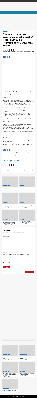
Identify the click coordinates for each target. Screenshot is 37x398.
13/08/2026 (9, 224)
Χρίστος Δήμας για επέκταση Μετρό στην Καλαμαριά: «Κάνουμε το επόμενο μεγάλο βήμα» (10, 189)
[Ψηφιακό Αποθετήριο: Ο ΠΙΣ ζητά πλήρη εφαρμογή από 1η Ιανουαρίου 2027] (27, 215)
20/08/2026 (9, 207)
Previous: (10, 168)
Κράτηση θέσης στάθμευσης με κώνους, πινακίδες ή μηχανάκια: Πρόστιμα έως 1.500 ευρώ (26, 205)
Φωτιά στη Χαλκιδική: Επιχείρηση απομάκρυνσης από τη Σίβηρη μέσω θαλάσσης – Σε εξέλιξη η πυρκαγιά (9, 222)
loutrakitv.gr (5, 207)
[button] (3, 12)
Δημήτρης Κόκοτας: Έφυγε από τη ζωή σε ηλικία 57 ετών (9, 391)
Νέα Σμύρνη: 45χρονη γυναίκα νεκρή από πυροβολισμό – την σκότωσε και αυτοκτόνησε (27, 189)
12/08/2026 (25, 223)
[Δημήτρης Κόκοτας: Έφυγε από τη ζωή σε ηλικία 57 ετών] (10, 384)
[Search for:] (14, 272)
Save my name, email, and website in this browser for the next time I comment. (16, 254)
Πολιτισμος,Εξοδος (5, 371)
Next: (26, 169)
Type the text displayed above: (8, 262)
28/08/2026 (9, 359)
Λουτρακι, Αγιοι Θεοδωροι (23, 354)
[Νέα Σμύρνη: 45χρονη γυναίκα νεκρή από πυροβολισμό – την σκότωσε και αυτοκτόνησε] (27, 181)
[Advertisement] (18, 23)
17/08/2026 (25, 207)
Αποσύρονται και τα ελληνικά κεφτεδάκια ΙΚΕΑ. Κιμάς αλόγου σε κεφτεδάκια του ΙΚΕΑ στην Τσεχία (18, 152)
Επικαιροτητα (5, 31)
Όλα (8, 185)
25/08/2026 (9, 392)
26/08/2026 (25, 359)
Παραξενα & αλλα (22, 371)
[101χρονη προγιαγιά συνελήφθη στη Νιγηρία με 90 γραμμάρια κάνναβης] (27, 367)
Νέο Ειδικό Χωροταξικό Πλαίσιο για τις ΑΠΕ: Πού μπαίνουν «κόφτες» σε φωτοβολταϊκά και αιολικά (9, 205)
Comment (5, 234)
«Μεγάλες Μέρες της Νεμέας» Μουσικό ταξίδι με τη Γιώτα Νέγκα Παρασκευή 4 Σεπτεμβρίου (9, 374)
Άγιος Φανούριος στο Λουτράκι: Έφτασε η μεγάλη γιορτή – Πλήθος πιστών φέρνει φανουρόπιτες (26, 358)
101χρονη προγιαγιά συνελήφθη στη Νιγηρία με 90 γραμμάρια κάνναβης (27, 374)
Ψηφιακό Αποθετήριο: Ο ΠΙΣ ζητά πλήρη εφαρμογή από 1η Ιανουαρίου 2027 (26, 222)
